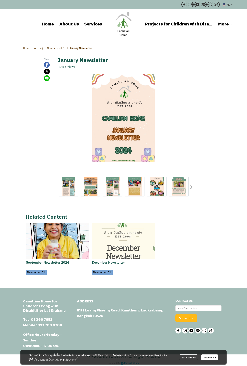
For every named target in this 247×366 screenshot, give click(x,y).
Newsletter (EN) (56, 48)
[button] (227, 4)
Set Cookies (188, 357)
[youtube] (197, 4)
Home (26, 48)
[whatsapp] (210, 4)
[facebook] (184, 4)
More (224, 24)
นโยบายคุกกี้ (70, 359)
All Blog (38, 48)
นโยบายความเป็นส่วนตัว (46, 359)
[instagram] (191, 4)
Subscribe (186, 318)
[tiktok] (217, 4)
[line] (204, 4)
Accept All (210, 357)
